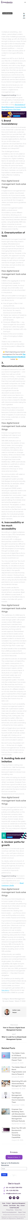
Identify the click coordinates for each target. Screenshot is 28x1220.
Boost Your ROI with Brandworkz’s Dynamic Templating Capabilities (19, 1132)
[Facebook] (10, 1197)
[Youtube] (17, 1197)
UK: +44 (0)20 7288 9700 (14, 1187)
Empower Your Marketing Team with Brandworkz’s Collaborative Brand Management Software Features (19, 1115)
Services (5, 1205)
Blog (18, 1205)
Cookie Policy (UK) (14, 1207)
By (8, 1001)
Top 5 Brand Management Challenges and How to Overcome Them (18, 1097)
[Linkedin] (14, 1197)
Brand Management (7, 13)
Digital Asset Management (18, 1203)
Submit (4, 1174)
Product (8, 1203)
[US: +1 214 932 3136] (4, 1190)
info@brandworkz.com (13, 1193)
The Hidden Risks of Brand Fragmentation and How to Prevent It (19, 1070)
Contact (22, 1205)
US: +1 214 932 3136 (12, 1190)
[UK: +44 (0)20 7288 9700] (4, 1187)
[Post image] (6, 1055)
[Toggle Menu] (25, 2)
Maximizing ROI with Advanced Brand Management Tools (19, 1083)
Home (3, 1203)
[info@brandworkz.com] (4, 1193)
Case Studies (12, 1205)
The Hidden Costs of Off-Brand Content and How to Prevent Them (19, 1056)
